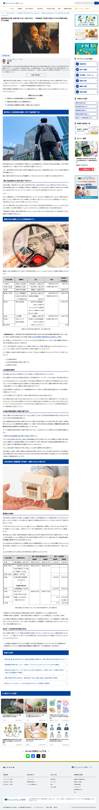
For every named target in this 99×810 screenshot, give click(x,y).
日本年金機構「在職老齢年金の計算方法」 (44, 337)
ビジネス (12, 8)
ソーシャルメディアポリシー (38, 807)
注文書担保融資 (77, 784)
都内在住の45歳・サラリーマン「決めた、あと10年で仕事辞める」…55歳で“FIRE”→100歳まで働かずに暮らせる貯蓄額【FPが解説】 (34, 671)
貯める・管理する (29, 8)
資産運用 (20, 8)
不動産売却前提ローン (31, 782)
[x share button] (38, 756)
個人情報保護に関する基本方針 (25, 807)
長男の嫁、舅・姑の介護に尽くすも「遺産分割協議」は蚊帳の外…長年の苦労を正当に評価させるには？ (35, 659)
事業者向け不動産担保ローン (80, 779)
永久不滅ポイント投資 (7, 782)
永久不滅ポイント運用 (7, 784)
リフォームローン (30, 779)
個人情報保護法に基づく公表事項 (10, 807)
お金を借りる (40, 8)
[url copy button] (43, 756)
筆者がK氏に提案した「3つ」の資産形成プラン (19, 101)
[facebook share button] (33, 756)
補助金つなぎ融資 (78, 782)
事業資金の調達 (67, 8)
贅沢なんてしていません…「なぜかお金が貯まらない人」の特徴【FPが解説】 (27, 683)
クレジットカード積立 (7, 779)
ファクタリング (77, 787)
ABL (75, 792)
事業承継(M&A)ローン (78, 789)
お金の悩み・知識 (51, 8)
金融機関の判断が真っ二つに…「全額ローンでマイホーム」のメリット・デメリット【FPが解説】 (32, 665)
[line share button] (28, 756)
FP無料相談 (52, 779)
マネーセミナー (53, 782)
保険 (59, 8)
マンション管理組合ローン (32, 784)
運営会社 (55, 807)
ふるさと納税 (53, 787)
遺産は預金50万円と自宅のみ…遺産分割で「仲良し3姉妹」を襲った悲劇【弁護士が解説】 (31, 678)
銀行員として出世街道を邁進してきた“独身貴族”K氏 (21, 98)
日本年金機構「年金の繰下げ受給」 (18, 436)
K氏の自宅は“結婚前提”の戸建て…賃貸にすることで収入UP (23, 105)
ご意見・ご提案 (49, 807)
